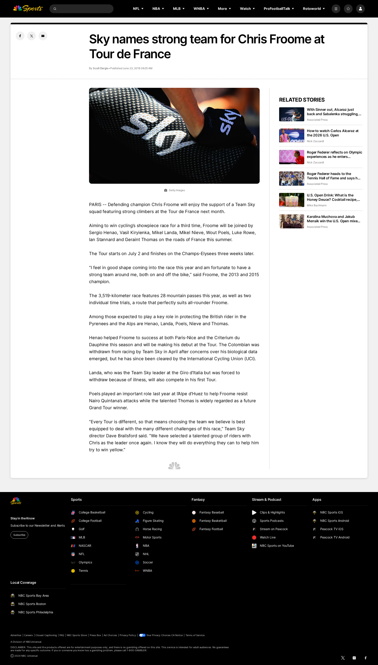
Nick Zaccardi (315, 141)
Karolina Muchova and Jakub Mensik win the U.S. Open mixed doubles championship (333, 218)
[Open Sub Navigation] (142, 8)
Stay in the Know (22, 518)
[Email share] (42, 36)
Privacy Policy (128, 635)
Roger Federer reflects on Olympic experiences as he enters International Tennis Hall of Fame (334, 154)
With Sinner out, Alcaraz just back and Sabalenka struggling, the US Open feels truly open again (333, 111)
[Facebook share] (20, 36)
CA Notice (177, 635)
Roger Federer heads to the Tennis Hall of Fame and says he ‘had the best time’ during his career (333, 175)
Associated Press (317, 119)
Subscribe (19, 534)
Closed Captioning (46, 635)
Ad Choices (110, 635)
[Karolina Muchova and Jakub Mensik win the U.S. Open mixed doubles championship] (291, 221)
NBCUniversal (34, 641)
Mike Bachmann (317, 205)
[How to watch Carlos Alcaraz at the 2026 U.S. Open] (291, 136)
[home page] (28, 9)
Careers (28, 635)
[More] (336, 8)
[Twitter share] (31, 36)
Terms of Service (195, 635)
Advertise (15, 635)
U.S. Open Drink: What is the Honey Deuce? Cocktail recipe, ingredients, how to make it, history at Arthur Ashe (332, 197)
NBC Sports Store (77, 635)
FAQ (62, 635)
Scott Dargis (100, 68)
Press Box (95, 635)
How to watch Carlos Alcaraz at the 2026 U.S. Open (333, 133)
